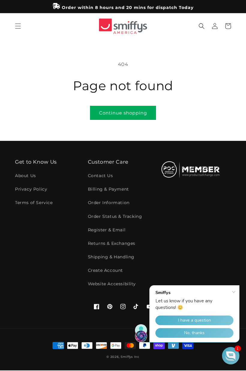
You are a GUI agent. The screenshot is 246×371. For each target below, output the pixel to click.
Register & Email (107, 230)
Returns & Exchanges (111, 243)
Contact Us (100, 175)
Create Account (105, 270)
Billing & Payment (108, 189)
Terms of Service (34, 202)
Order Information (109, 202)
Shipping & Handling (111, 257)
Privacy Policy (31, 189)
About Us (25, 175)
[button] (18, 26)
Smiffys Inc (130, 357)
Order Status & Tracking (115, 216)
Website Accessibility (112, 283)
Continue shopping (123, 113)
